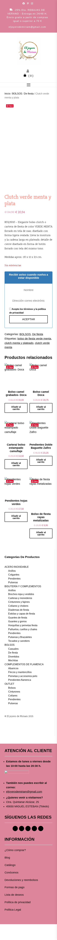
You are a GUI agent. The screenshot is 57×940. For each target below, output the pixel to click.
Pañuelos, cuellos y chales (22, 629)
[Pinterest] (28, 828)
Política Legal (13, 909)
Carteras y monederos (20, 598)
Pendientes (14, 578)
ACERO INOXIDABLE (17, 567)
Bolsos (12, 688)
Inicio (7, 93)
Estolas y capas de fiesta (21, 613)
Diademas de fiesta (18, 610)
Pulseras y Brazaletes (20, 637)
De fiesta (29, 93)
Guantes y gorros (17, 621)
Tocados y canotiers (19, 641)
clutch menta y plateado (19, 343)
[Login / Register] (29, 71)
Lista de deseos (14, 894)
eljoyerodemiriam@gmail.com (27, 27)
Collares (12, 695)
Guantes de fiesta (17, 617)
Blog (7, 857)
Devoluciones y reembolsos (21, 880)
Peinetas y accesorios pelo (22, 676)
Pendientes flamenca (19, 680)
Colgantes (13, 574)
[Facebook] (15, 828)
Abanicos (13, 668)
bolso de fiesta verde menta (34, 338)
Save (11, 106)
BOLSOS (17, 93)
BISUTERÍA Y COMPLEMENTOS (23, 586)
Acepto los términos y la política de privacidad (27, 311)
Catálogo (10, 865)
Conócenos (11, 872)
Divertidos (13, 656)
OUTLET (9, 684)
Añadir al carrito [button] (16, 407)
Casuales (13, 649)
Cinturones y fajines (19, 602)
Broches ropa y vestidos (21, 594)
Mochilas (13, 660)
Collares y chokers (18, 606)
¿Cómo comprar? (15, 850)
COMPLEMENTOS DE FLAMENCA (24, 664)
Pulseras (13, 582)
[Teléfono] (34, 828)
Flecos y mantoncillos (20, 672)
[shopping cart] (26, 75)
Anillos (12, 571)
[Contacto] (40, 828)
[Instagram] (21, 828)
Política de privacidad (18, 902)
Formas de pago (14, 887)
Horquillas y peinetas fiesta (22, 625)
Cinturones (14, 691)
